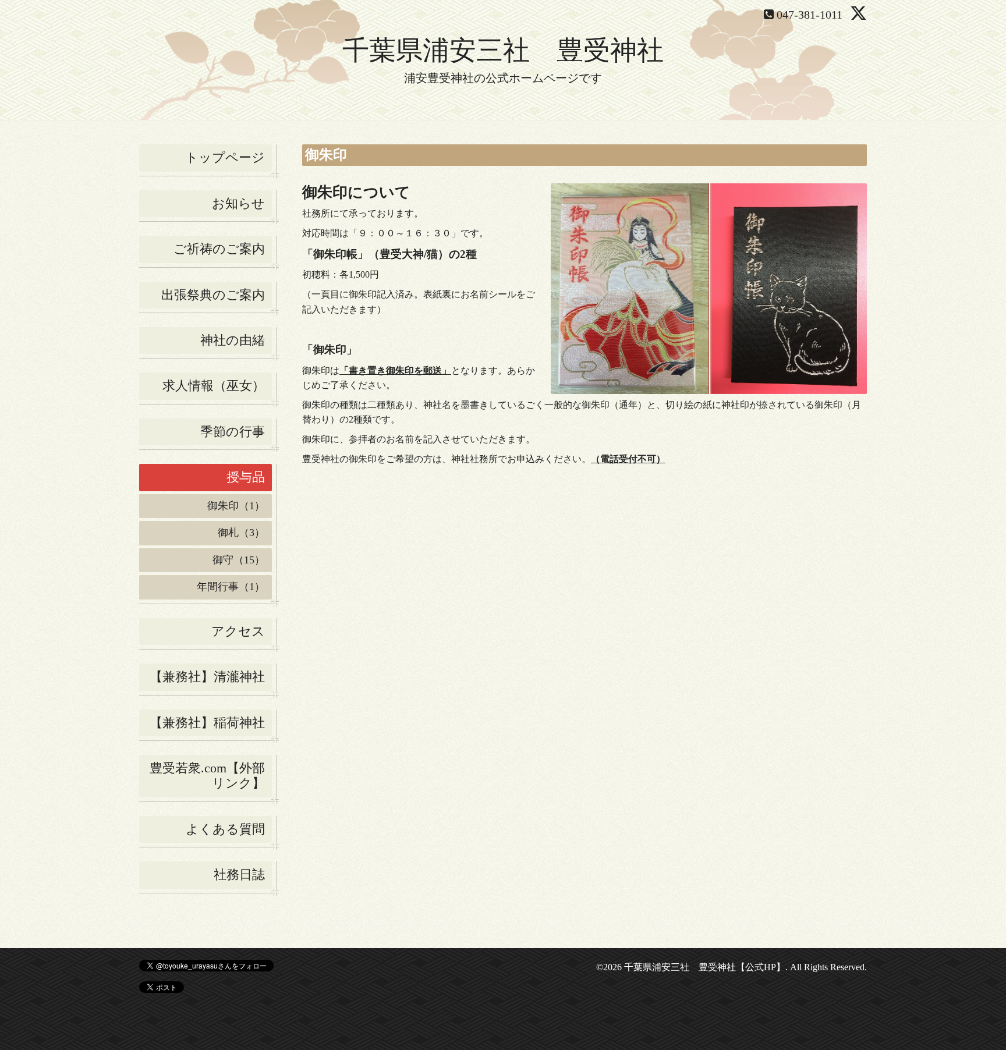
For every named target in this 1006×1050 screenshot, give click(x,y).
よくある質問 (225, 829)
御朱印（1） (236, 506)
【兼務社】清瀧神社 (207, 676)
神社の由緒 (232, 340)
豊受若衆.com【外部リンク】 (207, 775)
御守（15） (238, 560)
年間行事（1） (231, 587)
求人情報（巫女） (213, 385)
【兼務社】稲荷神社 (207, 722)
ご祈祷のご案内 (219, 249)
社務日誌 (239, 874)
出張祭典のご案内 (213, 295)
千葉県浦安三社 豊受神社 (503, 50)
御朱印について (356, 192)
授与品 (245, 477)
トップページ (225, 157)
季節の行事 (232, 431)
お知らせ (238, 203)
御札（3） (241, 532)
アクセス (238, 631)
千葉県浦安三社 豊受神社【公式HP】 (704, 967)
